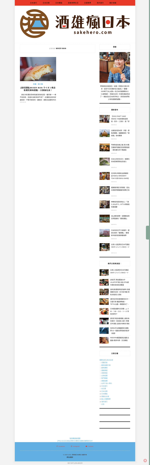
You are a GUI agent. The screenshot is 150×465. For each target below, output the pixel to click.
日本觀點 (58, 3)
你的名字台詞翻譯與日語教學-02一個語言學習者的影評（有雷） (119, 330)
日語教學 (87, 3)
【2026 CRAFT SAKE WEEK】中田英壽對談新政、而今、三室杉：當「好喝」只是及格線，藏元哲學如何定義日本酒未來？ (120, 119)
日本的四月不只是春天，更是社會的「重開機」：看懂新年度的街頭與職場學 (120, 232)
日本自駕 (46, 3)
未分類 (103, 388)
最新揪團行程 (106, 365)
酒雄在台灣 (105, 396)
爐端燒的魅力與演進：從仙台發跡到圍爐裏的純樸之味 (120, 189)
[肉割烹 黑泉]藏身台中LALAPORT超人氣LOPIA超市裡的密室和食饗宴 (119, 282)
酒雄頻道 (104, 370)
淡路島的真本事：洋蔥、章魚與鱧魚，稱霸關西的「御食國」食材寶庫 (120, 133)
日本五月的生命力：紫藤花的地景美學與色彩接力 (120, 160)
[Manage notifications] (145, 460)
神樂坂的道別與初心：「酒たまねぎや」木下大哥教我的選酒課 (120, 204)
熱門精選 (104, 378)
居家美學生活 (73, 3)
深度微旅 (104, 373)
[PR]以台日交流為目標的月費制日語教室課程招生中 (75, 441)
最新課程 (104, 368)
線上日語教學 (106, 399)
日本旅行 (33, 3)
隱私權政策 (79, 463)
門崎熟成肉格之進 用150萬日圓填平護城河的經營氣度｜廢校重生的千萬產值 (120, 147)
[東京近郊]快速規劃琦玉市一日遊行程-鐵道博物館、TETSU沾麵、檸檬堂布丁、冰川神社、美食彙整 (119, 303)
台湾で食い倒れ (106, 383)
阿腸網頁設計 (78, 457)
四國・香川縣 (38, 84)
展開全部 (102, 360)
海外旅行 (100, 3)
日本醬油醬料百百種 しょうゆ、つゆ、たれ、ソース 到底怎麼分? (119, 311)
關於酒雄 (112, 3)
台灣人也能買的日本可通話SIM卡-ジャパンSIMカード (120, 246)
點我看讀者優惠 (75, 438)
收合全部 (110, 360)
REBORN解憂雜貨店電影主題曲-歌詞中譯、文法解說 (119, 339)
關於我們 (71, 463)
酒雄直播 (104, 381)
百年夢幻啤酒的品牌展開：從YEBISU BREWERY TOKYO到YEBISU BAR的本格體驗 (120, 176)
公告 (102, 404)
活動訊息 (104, 362)
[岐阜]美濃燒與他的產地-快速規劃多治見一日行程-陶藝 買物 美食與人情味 (120, 292)
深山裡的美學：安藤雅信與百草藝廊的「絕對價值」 (120, 217)
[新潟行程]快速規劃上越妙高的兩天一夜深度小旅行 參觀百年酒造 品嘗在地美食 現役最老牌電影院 (119, 322)
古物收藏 (104, 375)
